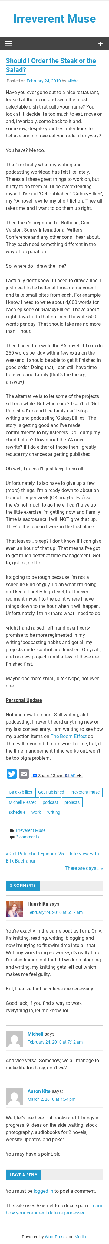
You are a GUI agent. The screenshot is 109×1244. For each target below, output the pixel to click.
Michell (73, 80)
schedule (17, 812)
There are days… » (84, 868)
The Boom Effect (69, 736)
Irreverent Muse (54, 18)
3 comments (27, 837)
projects (72, 802)
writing (53, 812)
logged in (43, 1191)
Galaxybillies (20, 792)
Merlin (80, 1236)
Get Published (51, 792)
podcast (50, 802)
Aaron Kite (39, 1091)
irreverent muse (85, 792)
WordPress (55, 1236)
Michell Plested (23, 802)
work (36, 812)
